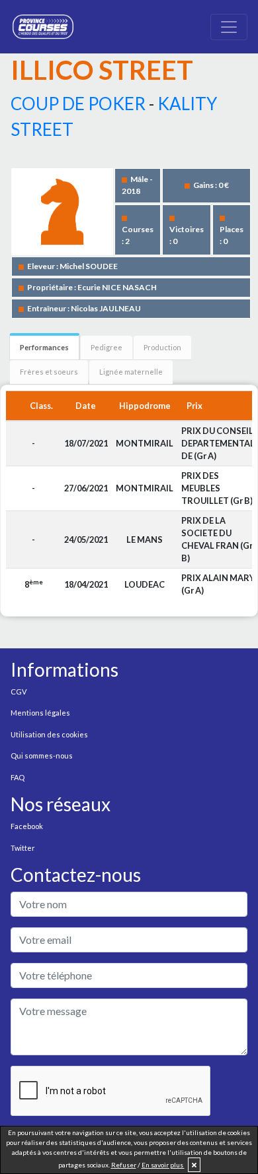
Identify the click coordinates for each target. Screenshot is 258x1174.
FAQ (17, 777)
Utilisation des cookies (49, 734)
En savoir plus (163, 1165)
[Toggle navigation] (228, 27)
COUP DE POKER (78, 103)
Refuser (123, 1165)
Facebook (27, 826)
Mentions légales (40, 712)
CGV (18, 691)
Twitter (23, 848)
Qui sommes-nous (42, 755)
